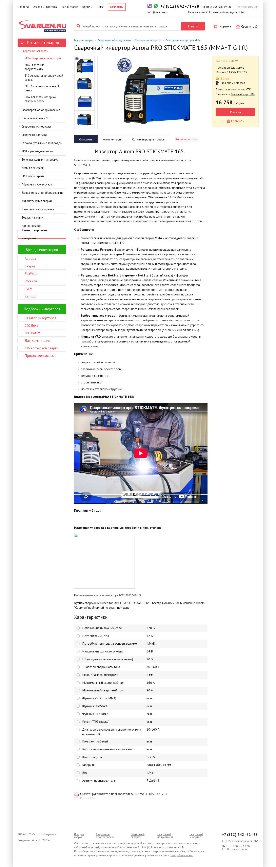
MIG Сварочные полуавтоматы (34, 67)
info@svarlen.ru (157, 12)
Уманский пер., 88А (243, 94)
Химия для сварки (33, 168)
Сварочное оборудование (114, 40)
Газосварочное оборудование (41, 110)
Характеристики (186, 139)
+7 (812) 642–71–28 (240, 834)
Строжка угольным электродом (42, 143)
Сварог (30, 266)
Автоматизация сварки (37, 201)
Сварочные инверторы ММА (183, 40)
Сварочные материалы (36, 126)
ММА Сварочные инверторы (43, 58)
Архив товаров (31, 226)
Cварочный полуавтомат (165, 835)
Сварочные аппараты (35, 51)
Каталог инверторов (40, 318)
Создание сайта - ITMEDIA (34, 840)
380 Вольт (32, 333)
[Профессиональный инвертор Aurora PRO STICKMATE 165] (155, 92)
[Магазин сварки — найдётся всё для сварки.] (42, 26)
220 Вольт (32, 325)
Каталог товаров (42, 42)
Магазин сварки (83, 40)
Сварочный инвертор (196, 835)
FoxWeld (31, 273)
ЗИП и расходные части (37, 151)
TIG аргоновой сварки (42, 348)
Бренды (87, 7)
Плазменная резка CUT (36, 118)
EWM (28, 288)
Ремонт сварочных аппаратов (34, 234)
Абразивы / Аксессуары (37, 184)
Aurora (240, 67)
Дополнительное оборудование (42, 193)
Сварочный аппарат (137, 835)
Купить (235, 112)
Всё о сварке (70, 7)
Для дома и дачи (38, 340)
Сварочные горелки (34, 135)
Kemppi (30, 296)
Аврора (30, 258)
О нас (100, 7)
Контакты (116, 7)
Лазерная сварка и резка (38, 209)
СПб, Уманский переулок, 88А (240, 841)
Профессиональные (40, 355)
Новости (23, 7)
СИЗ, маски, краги (33, 176)
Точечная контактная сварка (40, 159)
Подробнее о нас (182, 855)
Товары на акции (32, 217)
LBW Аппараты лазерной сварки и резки (40, 99)
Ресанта (31, 281)
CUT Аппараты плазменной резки (42, 88)
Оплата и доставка (45, 7)
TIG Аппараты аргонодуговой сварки (44, 78)
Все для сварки (79, 835)
